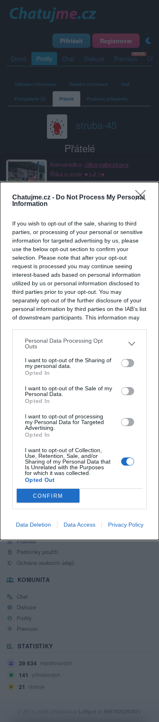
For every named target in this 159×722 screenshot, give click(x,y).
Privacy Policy (126, 524)
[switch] (127, 363)
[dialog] (79, 361)
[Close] (143, 198)
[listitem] (79, 343)
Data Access (79, 524)
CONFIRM (48, 496)
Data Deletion (33, 524)
